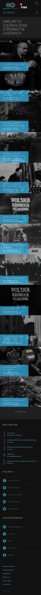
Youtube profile (13, 502)
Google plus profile (15, 495)
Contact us (6, 577)
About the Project (9, 566)
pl (37, 3)
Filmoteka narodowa (15, 527)
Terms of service (8, 570)
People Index (7, 580)
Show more (20, 411)
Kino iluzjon (12, 548)
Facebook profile (14, 481)
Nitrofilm (11, 555)
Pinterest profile (14, 488)
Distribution (6, 573)
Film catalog (7, 584)
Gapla (10, 541)
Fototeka (11, 534)
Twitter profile (13, 509)
